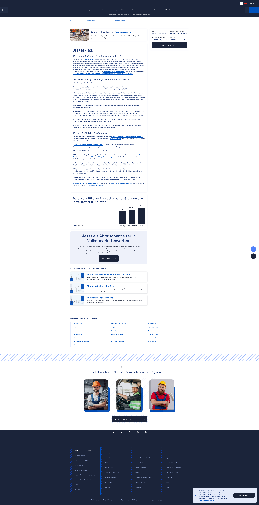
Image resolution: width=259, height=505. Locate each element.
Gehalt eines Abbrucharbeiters (121, 183)
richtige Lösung (115, 139)
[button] (250, 3)
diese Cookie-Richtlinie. (206, 500)
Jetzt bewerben (109, 258)
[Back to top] (253, 256)
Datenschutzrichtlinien (129, 500)
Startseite (112, 14)
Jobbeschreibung (88, 20)
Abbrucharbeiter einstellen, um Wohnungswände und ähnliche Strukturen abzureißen (103, 74)
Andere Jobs (120, 20)
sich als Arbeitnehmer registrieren (129, 419)
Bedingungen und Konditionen (102, 500)
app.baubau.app (157, 500)
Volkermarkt (124, 32)
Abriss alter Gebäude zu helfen (114, 72)
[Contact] (253, 249)
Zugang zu (88, 145)
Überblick (74, 20)
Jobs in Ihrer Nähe (105, 20)
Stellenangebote (123, 14)
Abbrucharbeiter (92, 183)
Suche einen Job (78, 183)
